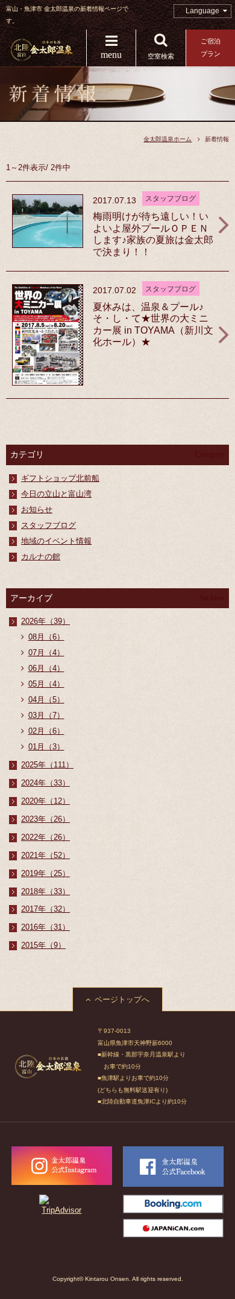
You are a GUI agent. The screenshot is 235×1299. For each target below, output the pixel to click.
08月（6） (46, 636)
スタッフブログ (48, 525)
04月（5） (46, 699)
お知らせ (36, 509)
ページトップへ (122, 999)
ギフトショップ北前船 (60, 478)
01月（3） (46, 746)
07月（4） (46, 652)
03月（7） (46, 715)
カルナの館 (40, 556)
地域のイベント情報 (56, 540)
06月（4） (46, 668)
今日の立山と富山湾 (56, 493)
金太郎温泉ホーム (167, 139)
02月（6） (46, 730)
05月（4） (46, 683)
